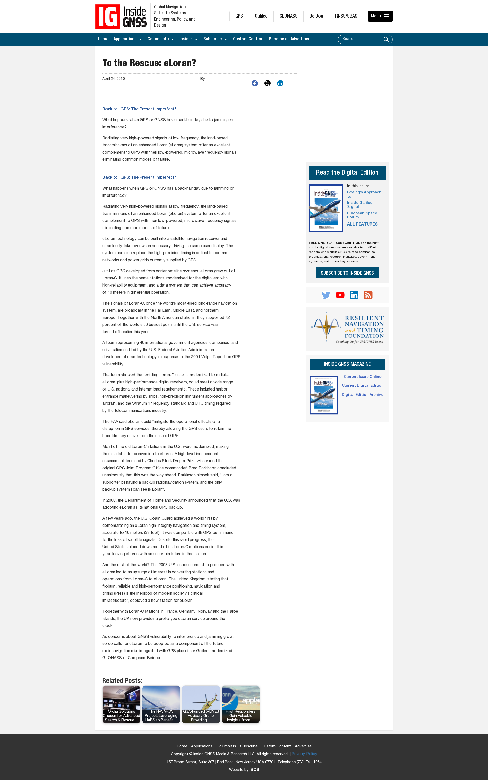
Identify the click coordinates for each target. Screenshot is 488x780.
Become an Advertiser (289, 39)
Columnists (158, 39)
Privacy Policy (304, 754)
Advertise (303, 746)
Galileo (261, 16)
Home (103, 39)
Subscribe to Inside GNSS (347, 273)
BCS (255, 770)
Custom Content (248, 39)
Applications (125, 39)
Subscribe (212, 39)
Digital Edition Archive (362, 395)
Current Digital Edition (363, 386)
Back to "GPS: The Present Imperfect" (139, 110)
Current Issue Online (363, 377)
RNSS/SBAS (346, 16)
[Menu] (387, 16)
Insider (186, 39)
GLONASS (289, 16)
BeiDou (316, 16)
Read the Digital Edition (347, 173)
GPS (239, 16)
